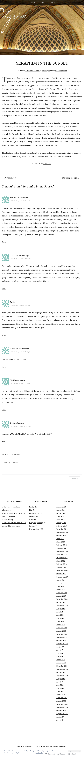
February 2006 (61, 698)
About (43, 3)
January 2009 (61, 596)
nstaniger (46, 71)
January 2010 (61, 567)
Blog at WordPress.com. (25, 746)
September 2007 (62, 644)
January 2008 (61, 631)
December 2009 (61, 570)
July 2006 (59, 682)
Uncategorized (61, 71)
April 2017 (60, 516)
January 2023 (61, 507)
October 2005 (61, 710)
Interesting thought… (72, 178)
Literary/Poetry (34, 513)
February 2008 (61, 628)
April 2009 (60, 586)
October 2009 (61, 574)
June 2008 (60, 615)
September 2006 (62, 675)
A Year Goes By (7, 519)
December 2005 (61, 704)
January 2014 (61, 548)
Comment (74, 479)
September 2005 (62, 714)
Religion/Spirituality (36, 523)
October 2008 (61, 602)
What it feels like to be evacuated (13, 513)
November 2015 (62, 532)
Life (30, 510)
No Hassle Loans (17, 380)
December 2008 (61, 599)
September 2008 (62, 605)
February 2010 (61, 564)
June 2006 (60, 685)
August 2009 (60, 580)
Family (31, 507)
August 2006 (60, 679)
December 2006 (61, 666)
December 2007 (61, 634)
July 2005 (59, 720)
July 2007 (59, 650)
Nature (31, 519)
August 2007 (60, 647)
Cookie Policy (39, 753)
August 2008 (60, 609)
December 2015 (61, 529)
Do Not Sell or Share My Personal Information (51, 746)
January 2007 (61, 663)
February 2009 (61, 593)
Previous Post (9, 178)
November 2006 (62, 669)
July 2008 (59, 612)
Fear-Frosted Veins (8, 516)
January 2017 (61, 523)
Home (33, 3)
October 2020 (61, 513)
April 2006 (60, 691)
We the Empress (17, 423)
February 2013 (61, 555)
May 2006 (60, 688)
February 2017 (61, 519)
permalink (47, 164)
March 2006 (60, 694)
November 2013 (62, 551)
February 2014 (61, 545)
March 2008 (60, 625)
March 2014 (60, 542)
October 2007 (61, 640)
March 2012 (60, 561)
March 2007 (60, 660)
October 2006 (61, 672)
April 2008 (60, 621)
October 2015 (61, 535)
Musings (32, 516)
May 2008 (60, 618)
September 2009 (62, 577)
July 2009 (59, 583)
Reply (4, 242)
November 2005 (62, 707)
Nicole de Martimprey (19, 255)
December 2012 (61, 558)
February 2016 (61, 526)
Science (32, 526)
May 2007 (60, 656)
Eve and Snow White (19, 197)
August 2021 (60, 510)
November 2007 (62, 637)
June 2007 (60, 653)
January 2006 (61, 701)
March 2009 (60, 590)
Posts (53, 3)
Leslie (12, 302)
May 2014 (60, 539)
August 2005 (60, 717)
